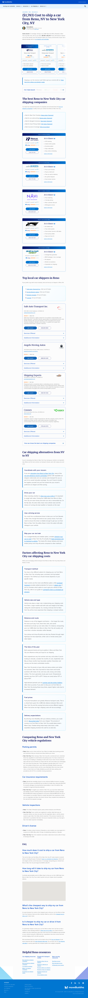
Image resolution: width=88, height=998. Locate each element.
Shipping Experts (31, 295)
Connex (29, 298)
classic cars (57, 585)
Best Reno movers (56, 961)
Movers (18, 6)
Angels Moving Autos (33, 292)
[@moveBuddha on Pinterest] (83, 983)
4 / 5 (37, 258)
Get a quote (29, 69)
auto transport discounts (41, 941)
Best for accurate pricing (48, 46)
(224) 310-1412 (30, 72)
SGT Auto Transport (46, 124)
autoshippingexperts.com (29, 379)
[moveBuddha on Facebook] (71, 983)
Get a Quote (30, 328)
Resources (25, 6)
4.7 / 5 (32, 57)
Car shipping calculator (27, 966)
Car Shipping (34, 6)
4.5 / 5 (50, 57)
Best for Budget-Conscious (65, 46)
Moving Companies (8, 986)
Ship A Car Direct (45, 127)
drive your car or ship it (48, 496)
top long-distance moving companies (35, 475)
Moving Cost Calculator (9, 6)
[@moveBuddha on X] (79, 983)
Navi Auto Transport (65, 53)
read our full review (48, 153)
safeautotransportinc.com (29, 312)
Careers (27, 993)
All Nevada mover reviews (58, 965)
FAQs (5, 992)
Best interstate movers (57, 963)
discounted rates (34, 721)
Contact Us (27, 991)
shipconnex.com (27, 413)
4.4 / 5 (68, 57)
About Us (42, 6)
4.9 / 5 (37, 230)
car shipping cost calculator (42, 39)
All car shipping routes (42, 974)
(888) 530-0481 (44, 358)
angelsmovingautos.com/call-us (31, 351)
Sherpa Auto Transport (48, 53)
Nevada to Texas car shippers (43, 969)
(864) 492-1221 (32, 237)
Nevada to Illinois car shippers (43, 967)
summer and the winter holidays (52, 682)
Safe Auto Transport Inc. (33, 289)
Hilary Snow (36, 29)
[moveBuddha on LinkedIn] (75, 983)
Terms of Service (29, 986)
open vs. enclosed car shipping (50, 859)
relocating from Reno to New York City (42, 473)
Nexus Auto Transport (30, 53)
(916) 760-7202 (44, 392)
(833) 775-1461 (48, 72)
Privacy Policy (28, 984)
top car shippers (55, 939)
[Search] (84, 6)
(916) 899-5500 (44, 328)
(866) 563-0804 (32, 265)
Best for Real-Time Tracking (30, 46)
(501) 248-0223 (65, 72)
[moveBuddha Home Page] (7, 2)
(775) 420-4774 (44, 426)
